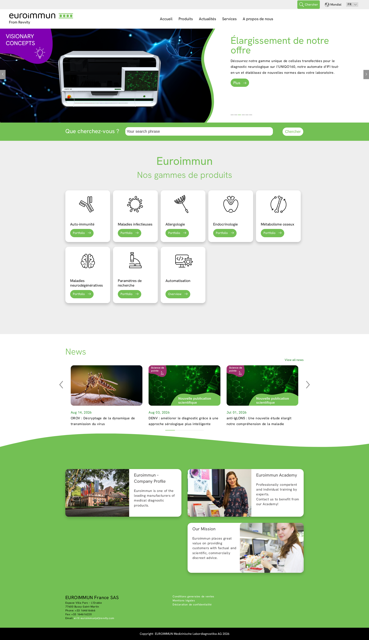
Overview (174, 294)
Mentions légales (184, 600)
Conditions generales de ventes (193, 596)
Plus (236, 82)
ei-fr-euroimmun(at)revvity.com (94, 618)
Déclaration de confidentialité (192, 604)
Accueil (166, 18)
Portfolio (79, 233)
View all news (294, 360)
